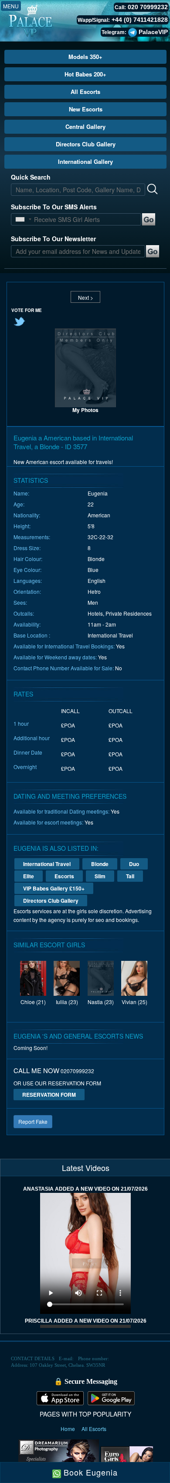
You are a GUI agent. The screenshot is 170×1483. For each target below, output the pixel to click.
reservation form (49, 1094)
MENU (11, 6)
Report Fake (33, 1121)
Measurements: (32, 537)
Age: (19, 504)
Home (68, 1428)
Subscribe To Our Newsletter (53, 238)
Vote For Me (26, 310)
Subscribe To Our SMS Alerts (54, 206)
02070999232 (77, 1070)
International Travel (47, 864)
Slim (100, 876)
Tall (130, 876)
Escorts (64, 876)
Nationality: (27, 515)
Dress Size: (27, 547)
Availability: (27, 624)
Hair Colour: (28, 558)
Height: (22, 526)
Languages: (28, 580)
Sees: (20, 602)
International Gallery (85, 161)
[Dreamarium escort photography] (58, 1458)
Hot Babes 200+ (85, 74)
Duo (134, 864)
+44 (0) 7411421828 (140, 19)
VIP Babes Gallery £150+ (54, 888)
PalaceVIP (153, 31)
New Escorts (85, 109)
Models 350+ (85, 56)
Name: (21, 493)
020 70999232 (148, 6)
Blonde (100, 864)
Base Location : (32, 635)
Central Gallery (85, 126)
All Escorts (85, 91)
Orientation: (27, 591)
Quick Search (31, 177)
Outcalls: (24, 613)
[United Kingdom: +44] (20, 219)
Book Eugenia (89, 1472)
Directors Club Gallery (86, 144)
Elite (28, 876)
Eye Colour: (27, 569)
